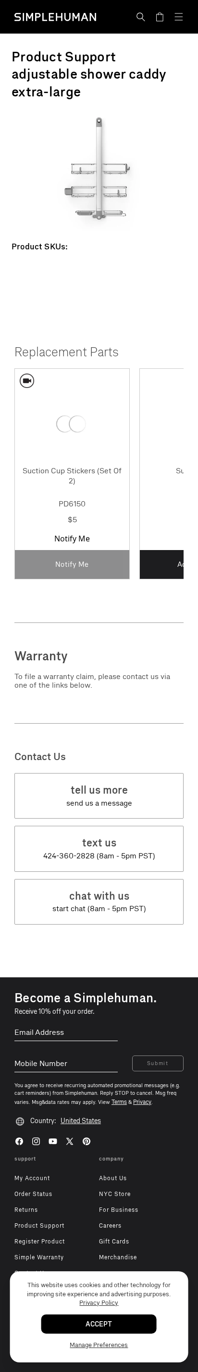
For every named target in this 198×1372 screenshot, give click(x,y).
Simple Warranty (39, 1257)
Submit (158, 1063)
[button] (140, 16)
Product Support (39, 1225)
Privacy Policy (98, 1302)
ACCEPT (99, 1324)
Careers (110, 1225)
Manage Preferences (99, 1345)
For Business (118, 1210)
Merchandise (118, 1257)
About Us (113, 1178)
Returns (26, 1210)
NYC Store (115, 1194)
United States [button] (81, 1121)
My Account (32, 1178)
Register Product (39, 1241)
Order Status (33, 1194)
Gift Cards (114, 1241)
